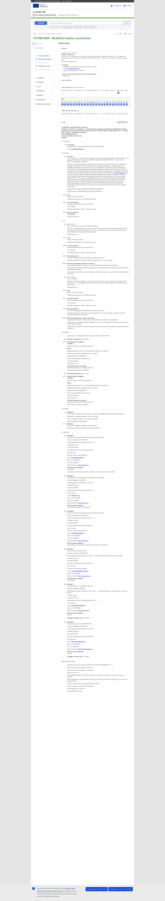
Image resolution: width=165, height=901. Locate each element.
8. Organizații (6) (40, 99)
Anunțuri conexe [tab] (38, 48)
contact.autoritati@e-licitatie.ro (79, 571)
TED (34, 33)
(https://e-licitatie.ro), (120, 172)
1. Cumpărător (39, 78)
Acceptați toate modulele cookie (96, 889)
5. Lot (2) (38, 86)
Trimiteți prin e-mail (44, 66)
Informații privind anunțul (42, 104)
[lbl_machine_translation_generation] (78, 111)
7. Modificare (39, 95)
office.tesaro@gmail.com (78, 641)
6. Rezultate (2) (40, 91)
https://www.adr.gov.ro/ (84, 576)
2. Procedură (39, 82)
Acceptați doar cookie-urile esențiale (120, 889)
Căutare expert (78, 27)
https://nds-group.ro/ (83, 610)
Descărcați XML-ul (44, 55)
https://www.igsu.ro (83, 465)
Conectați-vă (117, 5)
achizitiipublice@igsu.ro (73, 68)
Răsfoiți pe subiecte (89, 27)
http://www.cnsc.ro (83, 503)
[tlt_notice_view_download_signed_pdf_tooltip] (118, 93)
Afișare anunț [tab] (37, 43)
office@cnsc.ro (75, 495)
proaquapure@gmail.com (78, 605)
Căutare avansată (67, 27)
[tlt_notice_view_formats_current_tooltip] (127, 122)
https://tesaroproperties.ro (85, 649)
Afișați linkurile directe (45, 59)
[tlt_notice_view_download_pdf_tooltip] (62, 104)
